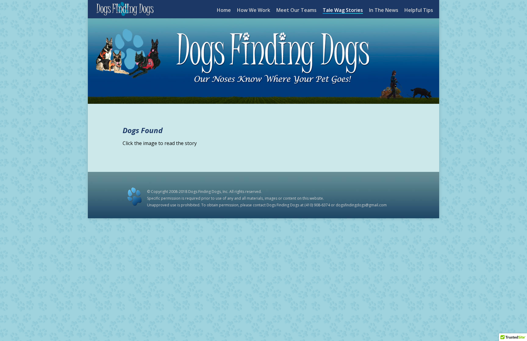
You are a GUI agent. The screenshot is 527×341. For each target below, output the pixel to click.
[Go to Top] (517, 331)
